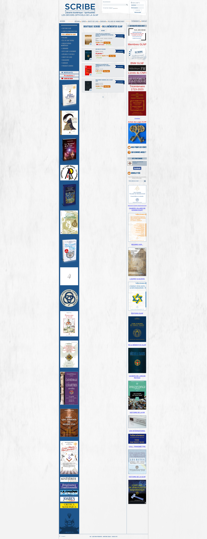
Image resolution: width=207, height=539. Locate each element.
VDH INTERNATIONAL (137, 431)
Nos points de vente (138, 147)
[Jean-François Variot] (69, 473)
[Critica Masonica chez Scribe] (69, 507)
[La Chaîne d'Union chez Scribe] (69, 494)
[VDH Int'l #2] (137, 443)
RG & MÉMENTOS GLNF (137, 345)
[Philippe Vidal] (69, 336)
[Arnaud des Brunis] (69, 162)
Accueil (62, 21)
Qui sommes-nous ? (138, 152)
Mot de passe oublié (138, 12)
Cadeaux (103, 21)
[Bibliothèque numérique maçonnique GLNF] (137, 70)
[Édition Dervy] (137, 427)
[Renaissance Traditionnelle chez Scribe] (69, 488)
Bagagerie (65, 60)
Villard (64, 38)
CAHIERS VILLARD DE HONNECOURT (137, 209)
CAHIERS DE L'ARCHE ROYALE (137, 377)
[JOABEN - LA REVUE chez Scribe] (69, 501)
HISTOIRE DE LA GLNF (137, 477)
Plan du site (114, 536)
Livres (84, 21)
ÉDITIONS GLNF (137, 313)
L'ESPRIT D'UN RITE (137, 279)
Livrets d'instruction (69, 31)
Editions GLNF (66, 28)
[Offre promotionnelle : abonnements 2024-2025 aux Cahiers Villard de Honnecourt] (137, 202)
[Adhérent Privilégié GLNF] (137, 61)
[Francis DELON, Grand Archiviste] (69, 367)
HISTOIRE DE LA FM (137, 412)
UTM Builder (137, 118)
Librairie (65, 48)
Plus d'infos (107, 42)
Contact (144, 21)
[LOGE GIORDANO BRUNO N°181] (69, 134)
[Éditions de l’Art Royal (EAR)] (69, 233)
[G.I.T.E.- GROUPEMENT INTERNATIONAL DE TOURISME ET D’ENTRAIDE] (69, 306)
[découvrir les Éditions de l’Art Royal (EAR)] (69, 180)
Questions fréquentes (97, 536)
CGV (90, 536)
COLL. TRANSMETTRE (137, 446)
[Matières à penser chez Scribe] (69, 481)
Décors (77, 21)
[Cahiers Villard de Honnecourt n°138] (137, 275)
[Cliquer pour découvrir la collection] (69, 284)
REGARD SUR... (137, 244)
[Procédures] (137, 143)
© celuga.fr (63, 536)
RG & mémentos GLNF (69, 34)
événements (135, 21)
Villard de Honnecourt (116, 21)
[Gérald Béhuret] (69, 404)
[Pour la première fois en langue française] (137, 115)
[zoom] (137, 40)
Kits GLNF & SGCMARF (69, 51)
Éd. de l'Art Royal (68, 40)
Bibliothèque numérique (66, 44)
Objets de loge (93, 21)
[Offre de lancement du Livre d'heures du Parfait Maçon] (137, 341)
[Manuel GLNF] (137, 372)
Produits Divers (67, 66)
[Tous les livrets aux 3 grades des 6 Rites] (137, 84)
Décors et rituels (68, 54)
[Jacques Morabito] (69, 207)
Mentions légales (107, 536)
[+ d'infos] (137, 409)
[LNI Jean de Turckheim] (69, 107)
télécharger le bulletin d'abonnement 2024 (137, 205)
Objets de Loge (67, 57)
